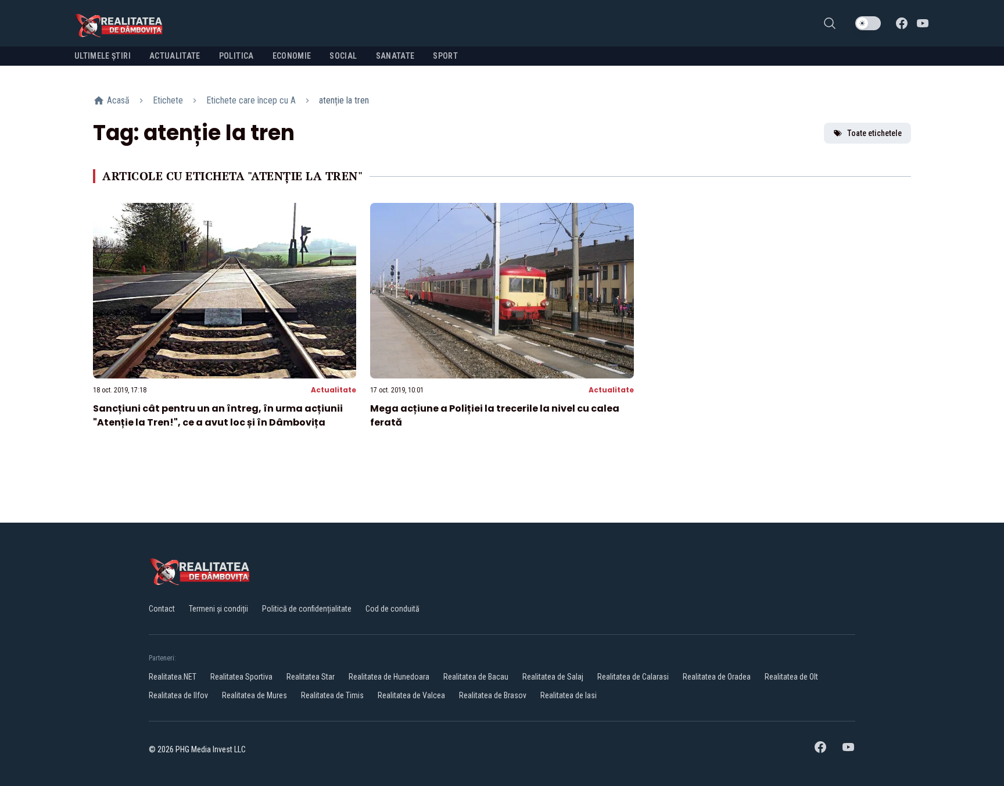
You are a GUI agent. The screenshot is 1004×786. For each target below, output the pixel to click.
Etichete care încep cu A (251, 100)
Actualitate (333, 390)
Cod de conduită (392, 608)
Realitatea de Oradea (717, 676)
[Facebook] (902, 23)
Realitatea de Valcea (411, 695)
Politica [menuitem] (236, 55)
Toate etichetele (874, 133)
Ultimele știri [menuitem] (102, 55)
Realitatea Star (310, 676)
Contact (162, 608)
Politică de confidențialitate (307, 608)
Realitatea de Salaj (552, 676)
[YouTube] (923, 23)
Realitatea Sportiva (241, 676)
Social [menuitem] (343, 55)
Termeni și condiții (218, 608)
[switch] (868, 23)
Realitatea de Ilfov (178, 695)
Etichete (168, 100)
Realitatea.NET (172, 676)
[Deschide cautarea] (829, 23)
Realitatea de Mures (254, 695)
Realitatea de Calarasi (633, 676)
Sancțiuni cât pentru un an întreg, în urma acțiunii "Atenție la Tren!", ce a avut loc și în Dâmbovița (218, 415)
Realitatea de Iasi (568, 695)
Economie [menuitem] (291, 55)
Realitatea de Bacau (475, 676)
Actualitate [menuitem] (174, 55)
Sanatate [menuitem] (395, 55)
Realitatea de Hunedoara (389, 676)
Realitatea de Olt (791, 676)
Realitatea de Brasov (492, 695)
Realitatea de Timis (332, 695)
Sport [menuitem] (445, 55)
